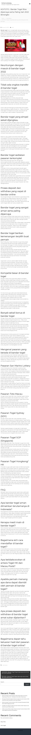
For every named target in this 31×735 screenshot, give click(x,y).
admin (12, 27)
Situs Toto (3, 721)
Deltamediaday (7, 3)
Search (2, 682)
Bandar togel (4, 30)
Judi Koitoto (8, 18)
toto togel (3, 725)
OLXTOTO (20, 730)
